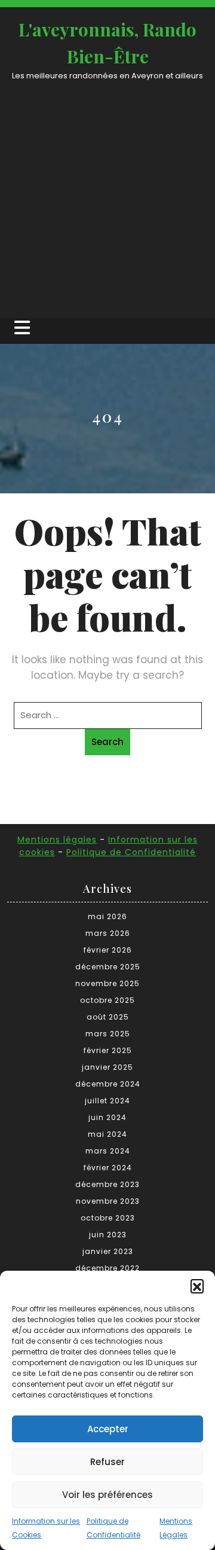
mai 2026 (107, 916)
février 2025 (108, 1050)
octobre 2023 (108, 1218)
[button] (197, 1286)
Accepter (107, 1429)
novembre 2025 (107, 983)
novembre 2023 (108, 1201)
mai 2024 (107, 1134)
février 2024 (108, 1167)
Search (107, 742)
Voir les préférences (107, 1494)
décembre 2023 (107, 1184)
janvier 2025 (107, 1067)
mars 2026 (107, 933)
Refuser (107, 1462)
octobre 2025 (107, 1000)
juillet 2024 (107, 1101)
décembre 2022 (107, 1268)
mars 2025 (107, 1034)
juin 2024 (107, 1117)
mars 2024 (107, 1151)
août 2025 (108, 1017)
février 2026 (108, 950)
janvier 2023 (107, 1251)
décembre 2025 (107, 967)
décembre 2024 (107, 1084)
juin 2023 (108, 1234)
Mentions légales (57, 840)
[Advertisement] (107, 195)
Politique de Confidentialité (131, 852)
